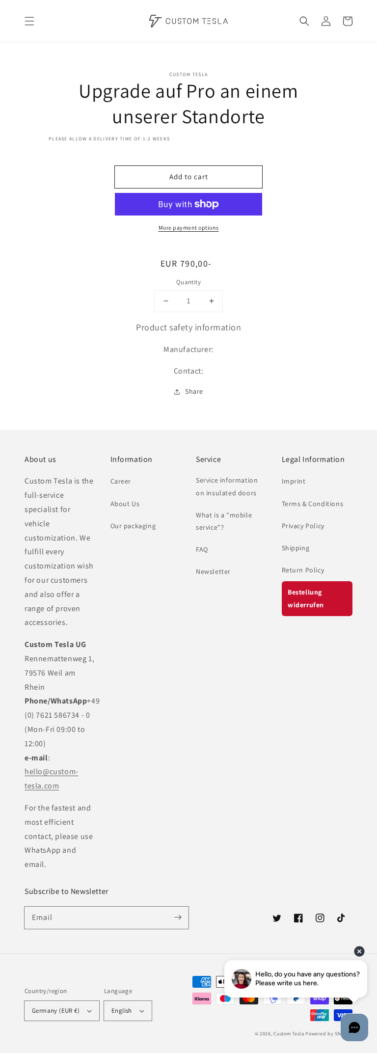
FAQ (202, 549)
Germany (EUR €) (56, 1010)
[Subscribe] (177, 917)
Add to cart (188, 176)
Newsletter (213, 571)
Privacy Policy (303, 525)
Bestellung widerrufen (306, 598)
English (121, 1010)
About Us (125, 503)
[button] (29, 21)
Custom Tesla (288, 1033)
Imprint (294, 481)
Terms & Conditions (313, 503)
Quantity (188, 282)
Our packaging (133, 525)
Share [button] (194, 391)
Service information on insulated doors (227, 486)
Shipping (296, 547)
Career (121, 481)
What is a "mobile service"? (224, 521)
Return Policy (303, 570)
